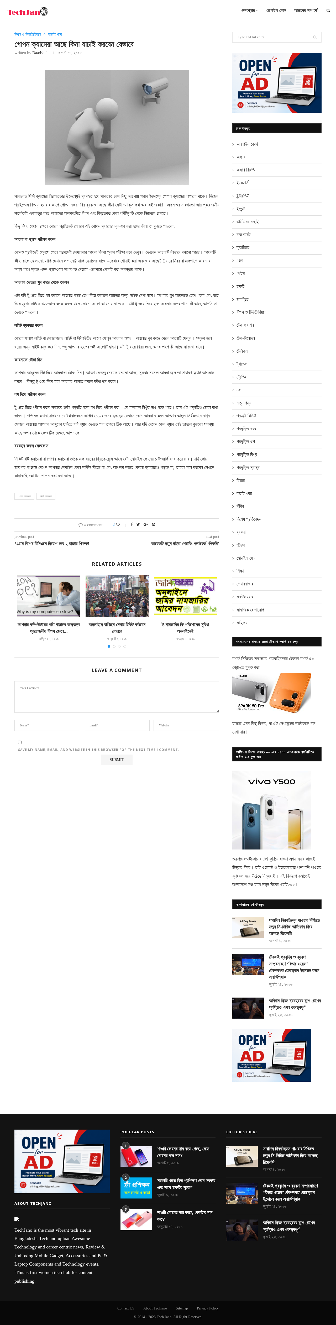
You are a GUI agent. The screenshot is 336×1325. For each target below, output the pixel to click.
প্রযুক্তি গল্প (246, 441)
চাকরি (240, 286)
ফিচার (241, 480)
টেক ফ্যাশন (245, 325)
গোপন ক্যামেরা (24, 496)
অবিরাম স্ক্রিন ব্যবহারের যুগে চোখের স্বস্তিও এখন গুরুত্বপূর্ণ (295, 1004)
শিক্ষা (240, 571)
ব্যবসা (241, 532)
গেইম (241, 273)
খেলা (240, 260)
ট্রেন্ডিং (241, 377)
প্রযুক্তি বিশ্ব (247, 454)
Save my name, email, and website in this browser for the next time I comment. (98, 749)
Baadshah (40, 52)
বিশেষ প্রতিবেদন (249, 519)
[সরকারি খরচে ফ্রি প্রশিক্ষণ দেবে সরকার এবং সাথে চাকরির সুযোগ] (136, 1187)
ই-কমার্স (242, 182)
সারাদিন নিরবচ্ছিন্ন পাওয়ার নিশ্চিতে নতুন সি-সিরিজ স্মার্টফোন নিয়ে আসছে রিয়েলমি (294, 927)
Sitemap (182, 1308)
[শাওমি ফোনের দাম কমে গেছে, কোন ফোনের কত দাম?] (136, 1156)
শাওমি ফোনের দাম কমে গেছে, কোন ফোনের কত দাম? (183, 1152)
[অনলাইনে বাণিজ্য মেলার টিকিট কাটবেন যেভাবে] (117, 596)
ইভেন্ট (241, 208)
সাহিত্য (242, 622)
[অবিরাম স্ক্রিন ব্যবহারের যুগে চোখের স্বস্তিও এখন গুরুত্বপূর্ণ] (248, 1008)
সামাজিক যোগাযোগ (250, 610)
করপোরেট (243, 234)
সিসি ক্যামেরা (46, 496)
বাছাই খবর (55, 34)
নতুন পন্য (244, 403)
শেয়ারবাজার (245, 583)
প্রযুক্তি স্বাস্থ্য (248, 467)
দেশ (239, 389)
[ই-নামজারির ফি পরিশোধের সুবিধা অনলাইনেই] (185, 596)
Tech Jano (164, 1317)
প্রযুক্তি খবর (246, 428)
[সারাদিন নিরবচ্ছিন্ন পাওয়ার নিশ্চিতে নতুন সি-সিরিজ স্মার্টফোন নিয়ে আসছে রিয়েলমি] (248, 927)
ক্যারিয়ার (243, 247)
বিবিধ (240, 506)
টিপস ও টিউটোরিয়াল (27, 34)
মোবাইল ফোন (276, 10)
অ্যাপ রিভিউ (246, 170)
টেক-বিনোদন (246, 338)
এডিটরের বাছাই (248, 221)
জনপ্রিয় (243, 299)
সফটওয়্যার (245, 596)
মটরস (241, 545)
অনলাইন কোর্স (247, 144)
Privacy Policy (208, 1308)
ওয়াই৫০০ (287, 884)
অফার (241, 157)
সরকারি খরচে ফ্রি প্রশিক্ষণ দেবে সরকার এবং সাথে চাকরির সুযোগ (186, 1184)
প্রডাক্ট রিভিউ (246, 415)
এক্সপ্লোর (248, 10)
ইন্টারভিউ (243, 196)
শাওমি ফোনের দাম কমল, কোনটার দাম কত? (184, 1216)
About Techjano (155, 1308)
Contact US (125, 1308)
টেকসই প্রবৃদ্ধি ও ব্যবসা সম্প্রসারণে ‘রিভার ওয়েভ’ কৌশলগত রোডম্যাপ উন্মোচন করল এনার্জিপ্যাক (294, 967)
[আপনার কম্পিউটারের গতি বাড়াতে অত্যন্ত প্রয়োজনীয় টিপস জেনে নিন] (48, 596)
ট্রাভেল (242, 364)
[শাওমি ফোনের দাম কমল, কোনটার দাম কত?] (136, 1219)
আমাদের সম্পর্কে (306, 10)
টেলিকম (242, 351)
